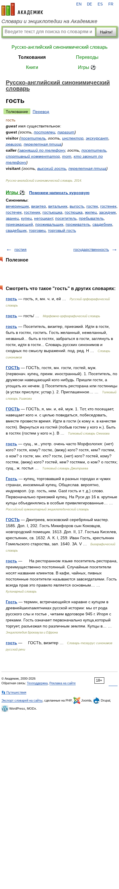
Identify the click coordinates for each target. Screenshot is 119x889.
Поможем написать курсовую (59, 192)
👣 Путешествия (13, 692)
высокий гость (51, 168)
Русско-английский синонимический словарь (59, 47)
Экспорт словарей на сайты (21, 700)
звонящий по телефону (42, 150)
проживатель (78, 224)
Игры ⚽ (87, 67)
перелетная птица (43, 144)
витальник (57, 206)
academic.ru (22, 9)
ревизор (13, 144)
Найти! (106, 32)
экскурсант (97, 138)
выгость (77, 206)
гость (11, 298)
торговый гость (62, 230)
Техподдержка (37, 683)
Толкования (32, 57)
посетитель (33, 138)
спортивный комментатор (33, 156)
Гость (11, 478)
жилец (91, 212)
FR (110, 4)
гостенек (108, 206)
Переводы (87, 57)
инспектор (72, 138)
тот (66, 156)
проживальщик (49, 224)
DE (89, 4)
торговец (37, 230)
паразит (66, 132)
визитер (38, 206)
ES (100, 4)
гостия (20, 249)
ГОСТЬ (13, 367)
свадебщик (16, 230)
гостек (92, 206)
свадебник (102, 224)
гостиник (32, 212)
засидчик (107, 212)
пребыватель (91, 218)
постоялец (44, 132)
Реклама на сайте (62, 683)
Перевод (41, 111)
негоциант (43, 218)
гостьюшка (52, 212)
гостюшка (74, 212)
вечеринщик (17, 206)
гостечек (14, 212)
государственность (91, 249)
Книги (32, 67)
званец (12, 218)
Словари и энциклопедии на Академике (49, 21)
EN (78, 4)
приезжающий (19, 224)
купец (26, 218)
